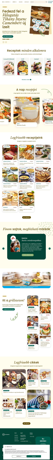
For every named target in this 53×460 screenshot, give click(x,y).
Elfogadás (34, 456)
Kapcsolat (27, 1)
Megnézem (9, 73)
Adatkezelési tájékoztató (23, 436)
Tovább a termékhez (7, 36)
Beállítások (19, 456)
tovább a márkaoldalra (28, 255)
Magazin (20, 1)
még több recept (26, 217)
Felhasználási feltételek (23, 439)
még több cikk (26, 423)
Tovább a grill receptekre (8, 309)
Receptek (16, 437)
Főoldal (16, 435)
